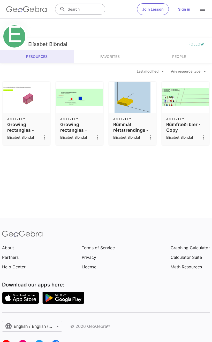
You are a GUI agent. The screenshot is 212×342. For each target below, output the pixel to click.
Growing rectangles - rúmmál (20, 130)
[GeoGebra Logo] (26, 9)
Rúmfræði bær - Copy (183, 127)
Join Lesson (153, 9)
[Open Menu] (203, 9)
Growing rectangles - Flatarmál (73, 130)
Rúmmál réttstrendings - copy (130, 130)
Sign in (184, 9)
